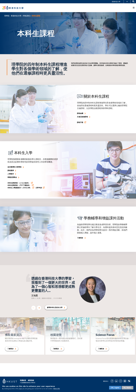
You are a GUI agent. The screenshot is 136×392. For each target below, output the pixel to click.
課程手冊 (80, 122)
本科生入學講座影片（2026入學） (19, 188)
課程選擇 (11, 170)
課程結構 (80, 113)
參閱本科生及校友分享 (55, 307)
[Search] (132, 2)
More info (56, 389)
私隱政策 (23, 380)
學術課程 (26, 16)
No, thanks (127, 388)
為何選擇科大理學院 (14, 167)
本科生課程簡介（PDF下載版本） (19, 185)
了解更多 (80, 238)
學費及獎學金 (12, 177)
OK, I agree (115, 388)
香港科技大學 (116, 1)
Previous (33, 308)
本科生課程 (36, 16)
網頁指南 (31, 380)
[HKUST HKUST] (12, 7)
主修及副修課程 (82, 117)
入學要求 (11, 174)
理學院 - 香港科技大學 (12, 16)
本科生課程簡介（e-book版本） (19, 183)
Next (39, 308)
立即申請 (39, 188)
